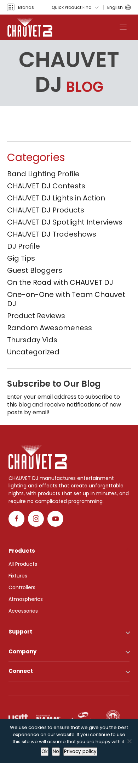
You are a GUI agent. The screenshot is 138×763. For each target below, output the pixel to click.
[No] (129, 741)
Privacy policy (80, 751)
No (56, 751)
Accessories (23, 610)
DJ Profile (23, 246)
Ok (44, 751)
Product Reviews (36, 316)
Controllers (21, 587)
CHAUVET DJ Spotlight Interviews (64, 222)
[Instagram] (36, 519)
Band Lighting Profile (43, 174)
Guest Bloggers (34, 270)
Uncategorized (33, 352)
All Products (22, 564)
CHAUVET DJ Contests (46, 186)
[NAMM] (48, 717)
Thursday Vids (32, 340)
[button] (20, 7)
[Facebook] (16, 519)
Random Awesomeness (49, 328)
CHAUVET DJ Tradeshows (51, 234)
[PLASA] (83, 717)
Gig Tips (21, 258)
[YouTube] (55, 519)
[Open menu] (123, 27)
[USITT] (18, 717)
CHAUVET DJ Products (45, 210)
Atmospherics (25, 599)
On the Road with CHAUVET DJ (60, 282)
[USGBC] (113, 717)
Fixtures (17, 575)
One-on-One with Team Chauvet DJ (66, 299)
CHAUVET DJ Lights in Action (56, 198)
